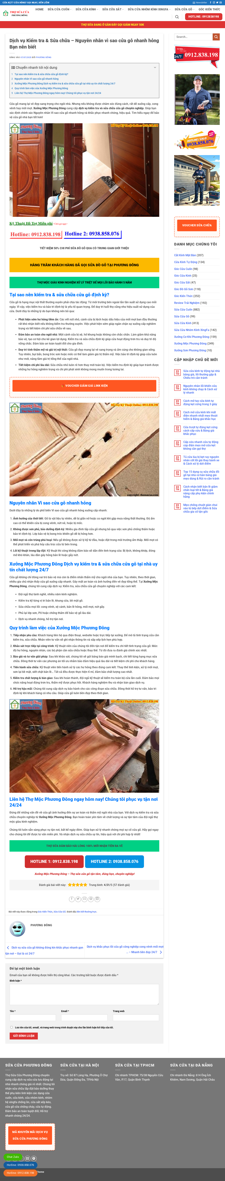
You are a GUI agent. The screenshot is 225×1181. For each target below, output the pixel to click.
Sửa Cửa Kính (86, 9)
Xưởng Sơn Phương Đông (190, 350)
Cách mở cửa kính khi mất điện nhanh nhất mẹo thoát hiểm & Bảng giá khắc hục (200, 416)
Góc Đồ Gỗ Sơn (183, 289)
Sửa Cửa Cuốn (58, 9)
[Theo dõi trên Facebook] (211, 2)
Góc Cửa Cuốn (183, 269)
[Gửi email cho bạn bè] (84, 899)
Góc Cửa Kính (182, 275)
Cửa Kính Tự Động (185, 262)
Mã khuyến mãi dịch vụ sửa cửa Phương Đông (30, 1135)
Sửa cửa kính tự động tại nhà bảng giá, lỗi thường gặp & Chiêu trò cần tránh (201, 374)
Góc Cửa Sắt (182, 282)
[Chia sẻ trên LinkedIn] (97, 899)
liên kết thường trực (87, 911)
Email (65, 1011)
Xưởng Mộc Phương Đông (190, 343)
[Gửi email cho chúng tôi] (221, 2)
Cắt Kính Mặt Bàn (185, 255)
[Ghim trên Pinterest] (91, 899)
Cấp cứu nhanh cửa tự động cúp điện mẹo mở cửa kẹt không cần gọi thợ (200, 445)
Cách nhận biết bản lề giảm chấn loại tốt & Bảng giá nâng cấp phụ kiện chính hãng (200, 492)
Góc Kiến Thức (209, 9)
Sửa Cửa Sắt (112, 9)
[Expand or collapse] (155, 67)
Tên (13, 1011)
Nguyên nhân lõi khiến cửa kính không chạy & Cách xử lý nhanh (200, 389)
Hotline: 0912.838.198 (20, 1172)
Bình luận (16, 980)
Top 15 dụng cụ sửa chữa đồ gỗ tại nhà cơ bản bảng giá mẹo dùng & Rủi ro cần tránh (201, 475)
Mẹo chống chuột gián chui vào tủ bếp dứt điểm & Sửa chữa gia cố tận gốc (200, 508)
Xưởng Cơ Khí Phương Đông (191, 337)
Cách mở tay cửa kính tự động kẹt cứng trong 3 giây (200, 402)
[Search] (177, 17)
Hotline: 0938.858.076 (20, 1165)
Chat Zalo (13, 1156)
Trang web (118, 1011)
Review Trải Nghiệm (187, 303)
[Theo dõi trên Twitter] (217, 2)
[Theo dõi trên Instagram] (214, 2)
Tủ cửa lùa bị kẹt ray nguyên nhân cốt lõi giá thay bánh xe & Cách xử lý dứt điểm (201, 460)
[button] (200, 2)
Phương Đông (43, 57)
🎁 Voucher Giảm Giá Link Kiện (84, 385)
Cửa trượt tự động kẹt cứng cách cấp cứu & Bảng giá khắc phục (200, 431)
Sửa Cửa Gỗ (183, 9)
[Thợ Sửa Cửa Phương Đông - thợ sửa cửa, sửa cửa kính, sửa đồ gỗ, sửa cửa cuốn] (16, 13)
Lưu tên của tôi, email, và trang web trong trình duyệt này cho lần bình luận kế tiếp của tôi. (64, 1027)
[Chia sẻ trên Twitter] (78, 899)
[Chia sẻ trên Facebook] (72, 899)
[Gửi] (216, 36)
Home (40, 9)
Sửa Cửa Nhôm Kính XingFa (148, 9)
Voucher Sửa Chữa (197, 225)
